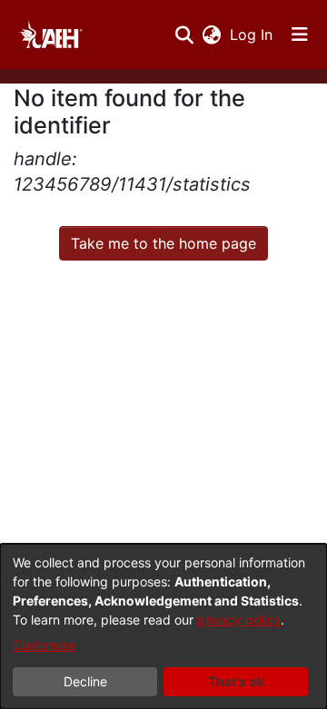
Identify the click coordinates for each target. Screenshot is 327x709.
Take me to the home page (163, 243)
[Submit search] (184, 34)
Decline (85, 681)
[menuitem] (211, 34)
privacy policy (239, 619)
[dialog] (163, 626)
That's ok (236, 681)
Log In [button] (252, 34)
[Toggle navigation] (299, 34)
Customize (44, 645)
